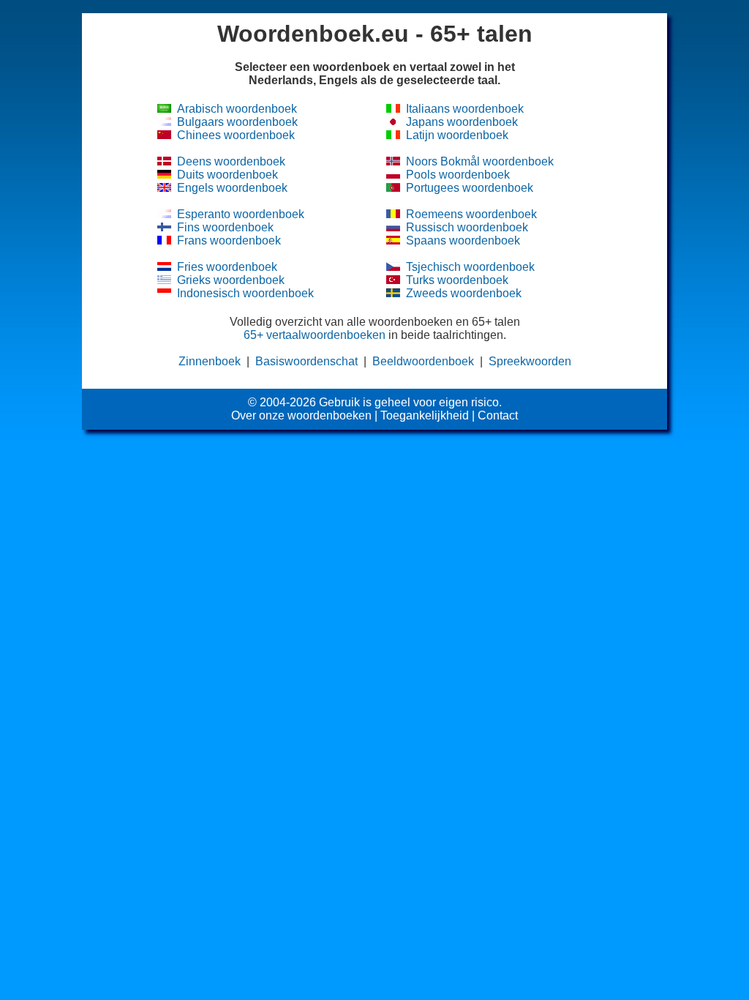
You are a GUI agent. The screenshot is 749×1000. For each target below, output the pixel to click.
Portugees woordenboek (469, 188)
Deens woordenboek (231, 161)
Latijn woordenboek (457, 135)
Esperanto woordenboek (240, 214)
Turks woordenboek (457, 280)
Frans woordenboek (229, 240)
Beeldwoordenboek (423, 361)
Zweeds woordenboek (464, 293)
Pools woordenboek (458, 174)
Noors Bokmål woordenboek (480, 161)
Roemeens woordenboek (471, 214)
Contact (498, 415)
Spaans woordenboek (463, 240)
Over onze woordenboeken (301, 415)
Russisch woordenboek (467, 227)
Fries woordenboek (227, 267)
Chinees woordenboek (236, 135)
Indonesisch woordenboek (245, 293)
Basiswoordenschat (306, 361)
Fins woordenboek (225, 227)
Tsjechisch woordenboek (470, 267)
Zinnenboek (209, 361)
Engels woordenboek (232, 188)
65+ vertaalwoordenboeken (314, 335)
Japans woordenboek (462, 122)
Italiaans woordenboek (465, 108)
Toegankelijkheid (424, 415)
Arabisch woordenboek (237, 108)
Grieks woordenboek (231, 280)
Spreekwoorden (530, 361)
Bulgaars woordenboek (237, 122)
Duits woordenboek (227, 174)
